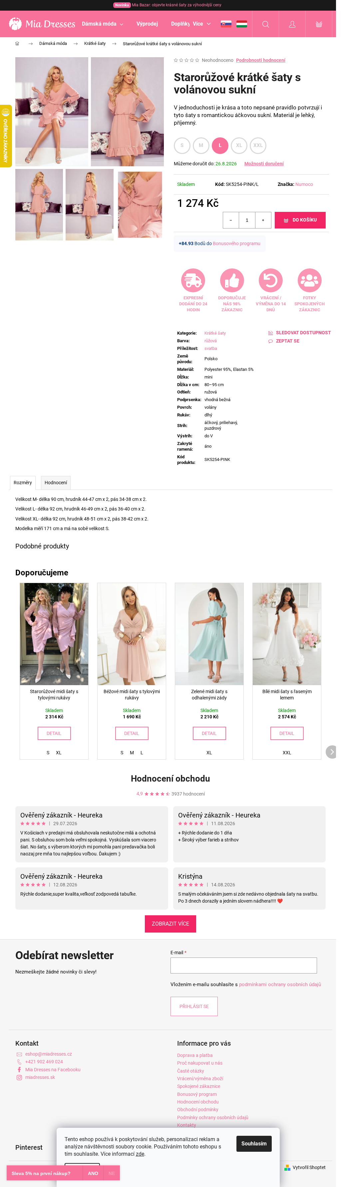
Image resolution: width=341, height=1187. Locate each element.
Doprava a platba (195, 1055)
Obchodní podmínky (197, 1109)
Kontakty (186, 1125)
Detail (54, 733)
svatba (210, 348)
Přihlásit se (194, 1006)
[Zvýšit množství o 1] (263, 220)
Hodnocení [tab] (56, 482)
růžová (210, 340)
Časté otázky (190, 1071)
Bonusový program (197, 1094)
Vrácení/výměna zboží (200, 1078)
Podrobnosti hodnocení (260, 60)
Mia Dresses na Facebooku (53, 1069)
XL (239, 145)
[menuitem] (102, 24)
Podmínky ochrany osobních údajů (212, 1117)
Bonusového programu (236, 243)
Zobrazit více (170, 924)
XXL (258, 145)
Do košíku (305, 220)
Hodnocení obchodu (170, 779)
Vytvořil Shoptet (309, 1167)
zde (140, 1154)
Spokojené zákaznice (198, 1086)
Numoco (304, 184)
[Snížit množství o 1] (231, 220)
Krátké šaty (215, 333)
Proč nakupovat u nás (199, 1063)
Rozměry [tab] (23, 482)
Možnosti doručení (264, 163)
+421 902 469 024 (44, 1061)
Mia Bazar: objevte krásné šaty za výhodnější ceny (168, 5)
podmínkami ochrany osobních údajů (280, 984)
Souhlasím (254, 1143)
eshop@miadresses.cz (48, 1054)
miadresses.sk (40, 1077)
